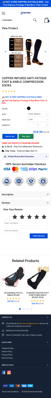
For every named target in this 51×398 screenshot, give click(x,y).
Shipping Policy (8, 348)
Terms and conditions (10, 392)
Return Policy (7, 351)
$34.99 (35, 303)
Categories (7, 20)
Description (7, 194)
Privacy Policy (7, 355)
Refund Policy (7, 358)
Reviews (6, 202)
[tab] (25, 194)
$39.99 (10, 301)
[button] (20, 309)
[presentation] (2, 283)
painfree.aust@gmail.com (29, 323)
